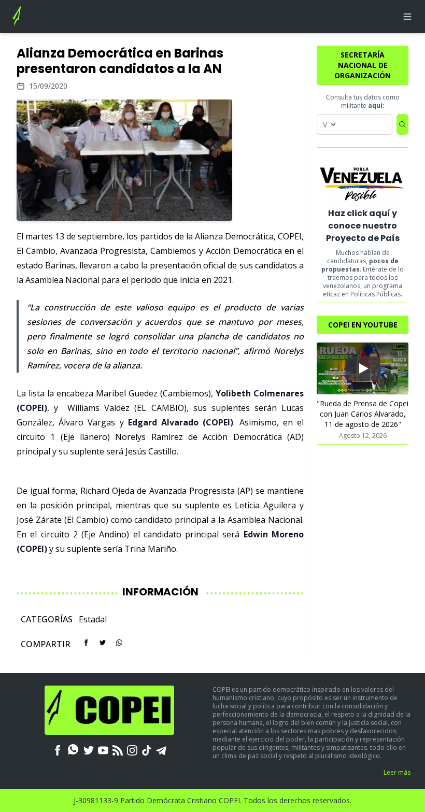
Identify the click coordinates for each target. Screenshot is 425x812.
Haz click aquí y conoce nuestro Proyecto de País (363, 225)
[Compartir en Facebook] (86, 642)
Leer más (397, 772)
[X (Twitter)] (88, 749)
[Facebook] (57, 749)
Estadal (93, 619)
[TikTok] (146, 749)
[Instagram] (132, 749)
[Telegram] (161, 749)
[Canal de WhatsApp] (73, 749)
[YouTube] (103, 749)
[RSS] (117, 749)
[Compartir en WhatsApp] (119, 642)
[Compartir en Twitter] (102, 642)
